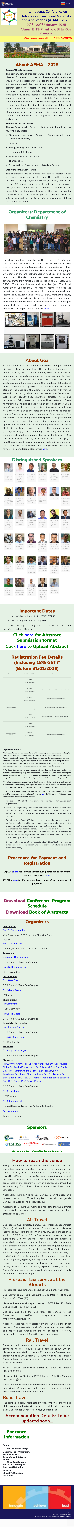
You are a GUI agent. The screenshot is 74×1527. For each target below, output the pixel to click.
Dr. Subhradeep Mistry (14, 1101)
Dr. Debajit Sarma (12, 990)
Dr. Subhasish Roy (45, 1067)
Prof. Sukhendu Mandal (15, 967)
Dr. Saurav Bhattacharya (16, 956)
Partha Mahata (11, 1111)
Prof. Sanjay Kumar (31, 1081)
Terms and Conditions (65, 1514)
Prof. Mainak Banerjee (14, 1027)
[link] (8, 472)
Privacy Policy (54, 1514)
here (46, 308)
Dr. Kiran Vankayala (39, 1063)
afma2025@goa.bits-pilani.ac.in (19, 831)
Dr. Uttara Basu (11, 980)
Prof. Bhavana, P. (11, 1003)
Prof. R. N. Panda (11, 1081)
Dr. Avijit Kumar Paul (14, 1037)
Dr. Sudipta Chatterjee (14, 1050)
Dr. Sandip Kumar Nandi (22, 1067)
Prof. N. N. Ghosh (12, 1013)
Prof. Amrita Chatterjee (15, 1063)
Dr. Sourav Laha (11, 1091)
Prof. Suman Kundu (13, 943)
